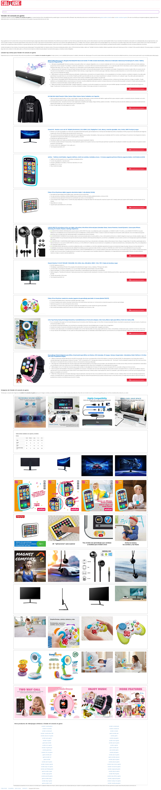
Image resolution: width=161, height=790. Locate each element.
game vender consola (105, 17)
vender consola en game (121, 17)
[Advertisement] (80, 30)
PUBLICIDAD (4, 788)
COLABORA (11, 788)
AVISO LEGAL (18, 788)
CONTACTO (24, 788)
